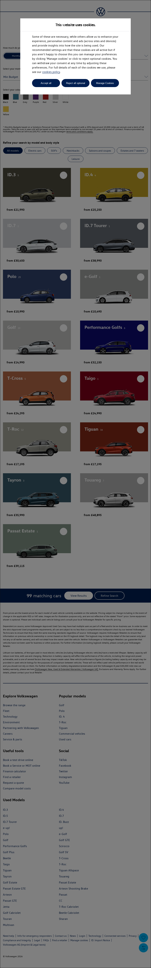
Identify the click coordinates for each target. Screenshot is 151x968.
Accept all (46, 83)
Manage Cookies (105, 83)
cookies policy (51, 72)
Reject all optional (75, 83)
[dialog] (75, 484)
